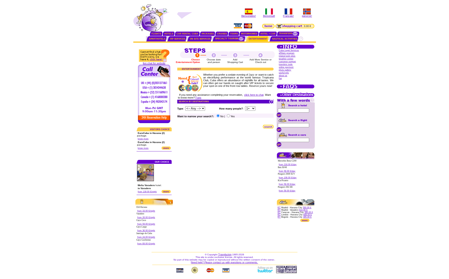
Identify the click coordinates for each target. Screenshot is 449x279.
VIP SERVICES (177, 39)
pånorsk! (307, 16)
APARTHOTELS (157, 39)
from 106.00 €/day (288, 177)
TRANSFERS (285, 33)
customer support (287, 61)
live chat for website (154, 63)
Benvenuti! (269, 16)
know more (143, 139)
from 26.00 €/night (146, 217)
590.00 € (307, 207)
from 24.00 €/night (146, 237)
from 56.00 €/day (287, 171)
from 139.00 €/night (147, 192)
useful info (284, 73)
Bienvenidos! (248, 16)
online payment (286, 67)
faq (280, 78)
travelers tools (286, 64)
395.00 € (307, 217)
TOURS (234, 34)
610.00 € (303, 210)
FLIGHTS (156, 34)
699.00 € (307, 214)
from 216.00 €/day (288, 164)
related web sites (287, 56)
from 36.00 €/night (146, 230)
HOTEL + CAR (268, 34)
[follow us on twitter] (265, 272)
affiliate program (286, 53)
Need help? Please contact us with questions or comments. (224, 262)
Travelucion (225, 254)
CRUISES (222, 34)
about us (283, 75)
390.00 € (308, 212)
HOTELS (168, 34)
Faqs (198, 97)
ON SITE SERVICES (200, 39)
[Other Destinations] (295, 96)
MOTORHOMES (249, 34)
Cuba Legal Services (289, 50)
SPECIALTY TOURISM (226, 38)
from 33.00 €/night (146, 211)
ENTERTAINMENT (258, 39)
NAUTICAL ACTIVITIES (284, 39)
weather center (286, 59)
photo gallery (285, 70)
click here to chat (254, 94)
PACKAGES (208, 34)
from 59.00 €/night (146, 224)
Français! (288, 16)
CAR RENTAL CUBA (187, 34)
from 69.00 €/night (146, 243)
